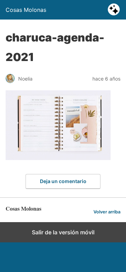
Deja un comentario (63, 181)
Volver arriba (106, 211)
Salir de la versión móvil (63, 232)
